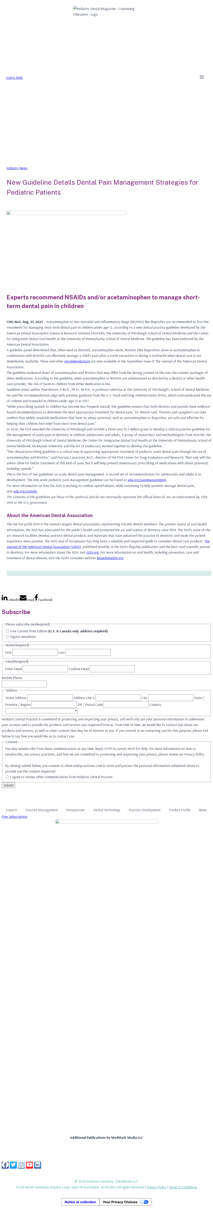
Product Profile (180, 810)
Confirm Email (79, 669)
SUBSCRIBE (14, 77)
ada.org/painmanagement (147, 480)
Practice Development (145, 810)
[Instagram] (21, 1165)
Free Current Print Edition (59, 631)
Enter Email (13, 669)
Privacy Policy (156, 1187)
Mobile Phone (12, 678)
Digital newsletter (23, 636)
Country (155, 704)
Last (61, 652)
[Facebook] (5, 1165)
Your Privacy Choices (120, 1202)
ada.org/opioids (25, 491)
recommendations (77, 361)
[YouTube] (29, 1165)
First (8, 652)
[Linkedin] (37, 1165)
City (144, 697)
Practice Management (42, 810)
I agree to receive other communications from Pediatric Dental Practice (61, 777)
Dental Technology (106, 810)
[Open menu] (201, 77)
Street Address (16, 697)
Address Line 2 (84, 697)
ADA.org (93, 552)
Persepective (75, 810)
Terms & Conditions (183, 1187)
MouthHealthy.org (110, 558)
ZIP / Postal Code (90, 704)
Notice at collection (80, 1202)
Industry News (17, 168)
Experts (11, 810)
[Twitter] (13, 1165)
